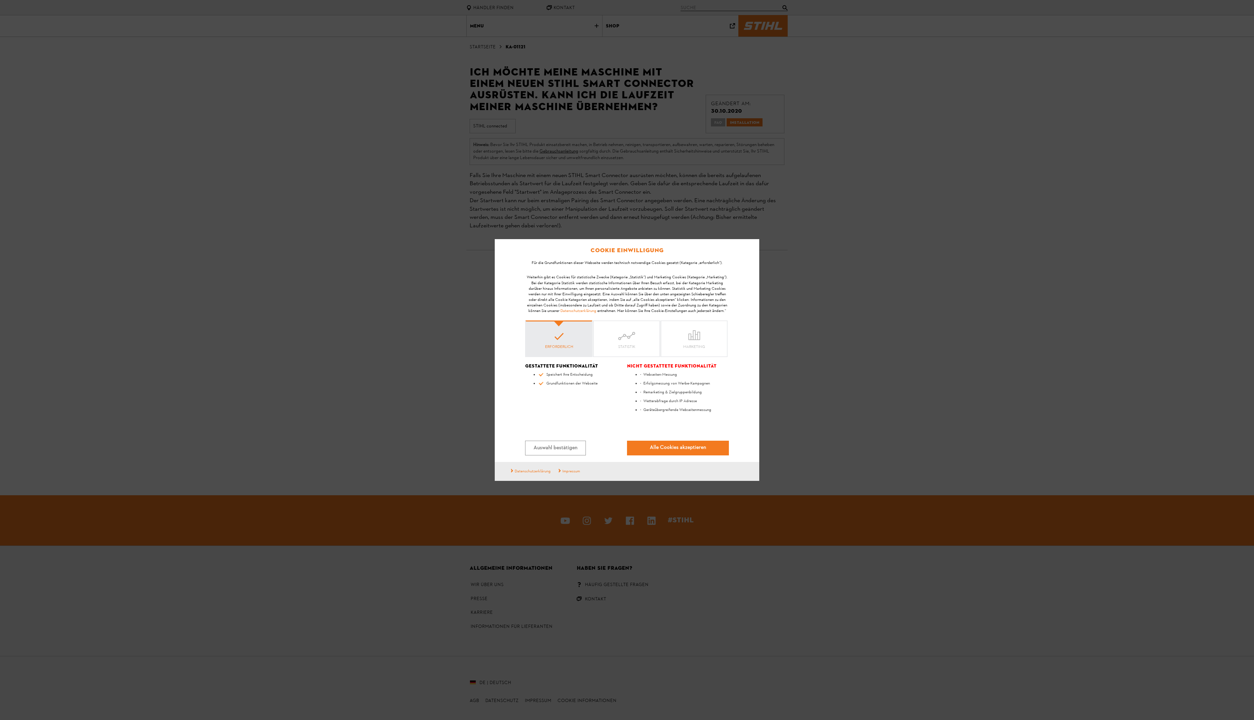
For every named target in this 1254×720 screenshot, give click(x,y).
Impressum (571, 471)
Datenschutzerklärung (578, 311)
